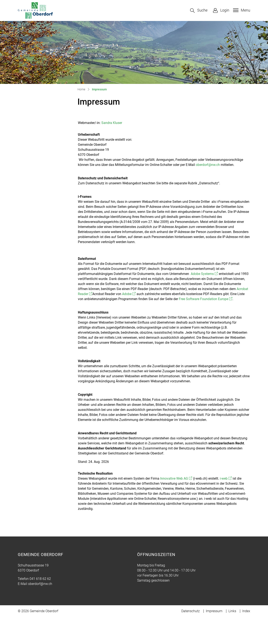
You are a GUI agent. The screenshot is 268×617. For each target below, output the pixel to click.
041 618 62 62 (40, 579)
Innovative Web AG (176, 478)
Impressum (214, 611)
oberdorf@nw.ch (208, 165)
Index (246, 611)
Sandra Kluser (111, 123)
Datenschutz (190, 611)
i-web (226, 478)
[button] (198, 10)
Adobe (129, 294)
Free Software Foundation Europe (205, 299)
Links (232, 611)
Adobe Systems (204, 274)
